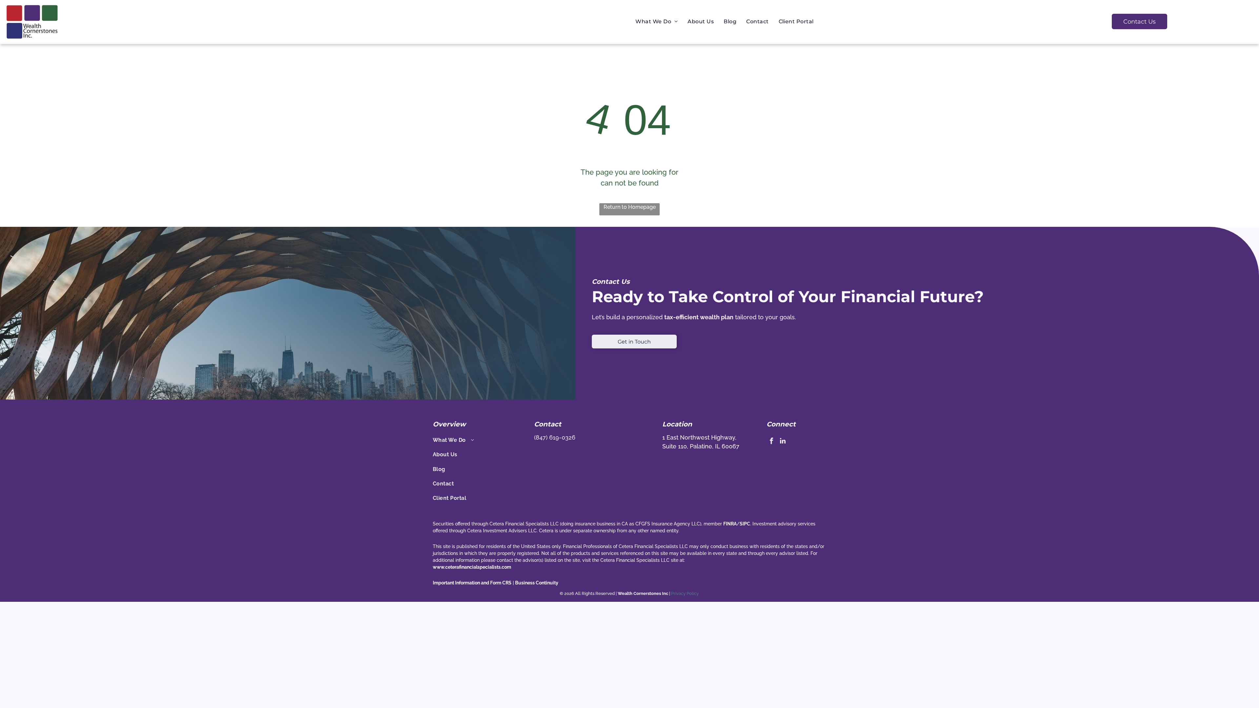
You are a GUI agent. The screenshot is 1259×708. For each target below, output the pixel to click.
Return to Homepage (630, 207)
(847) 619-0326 (554, 437)
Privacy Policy (685, 593)
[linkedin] (783, 441)
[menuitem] (656, 21)
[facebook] (771, 441)
